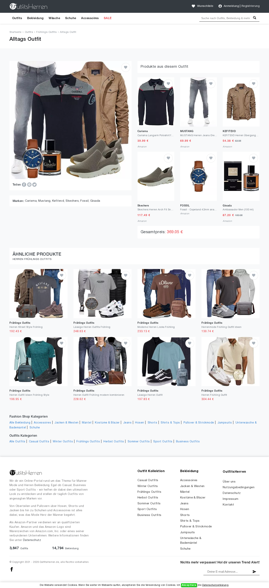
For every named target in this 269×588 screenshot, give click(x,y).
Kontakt (228, 504)
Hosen (139, 423)
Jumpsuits (225, 423)
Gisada (95, 201)
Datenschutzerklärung (215, 585)
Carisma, (31, 201)
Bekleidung (35, 18)
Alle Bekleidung (19, 423)
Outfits (17, 18)
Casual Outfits (39, 441)
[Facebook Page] (11, 569)
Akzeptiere (189, 585)
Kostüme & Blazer (107, 423)
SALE (108, 18)
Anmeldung (231, 6)
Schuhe (70, 18)
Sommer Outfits (139, 441)
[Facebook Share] (24, 184)
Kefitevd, (59, 201)
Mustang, (45, 201)
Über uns (229, 481)
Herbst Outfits (113, 441)
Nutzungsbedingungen (238, 487)
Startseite (15, 32)
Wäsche (54, 18)
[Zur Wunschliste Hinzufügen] (125, 67)
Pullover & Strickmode (199, 423)
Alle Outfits (17, 441)
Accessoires (90, 18)
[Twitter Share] (34, 184)
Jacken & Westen (66, 423)
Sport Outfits (162, 441)
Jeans (127, 423)
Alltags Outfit (68, 32)
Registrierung (250, 6)
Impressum (230, 499)
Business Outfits (188, 441)
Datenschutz (32, 540)
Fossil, (85, 201)
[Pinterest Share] (29, 184)
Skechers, (73, 201)
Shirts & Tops (170, 423)
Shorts (152, 423)
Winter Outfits (63, 441)
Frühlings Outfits (46, 32)
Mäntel (86, 423)
